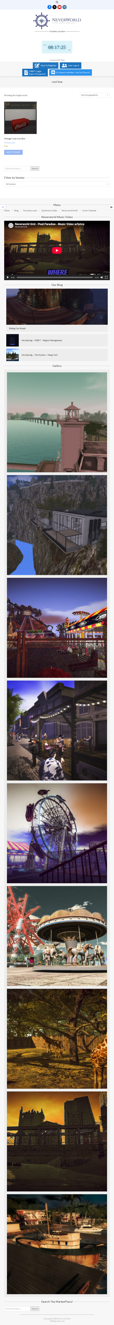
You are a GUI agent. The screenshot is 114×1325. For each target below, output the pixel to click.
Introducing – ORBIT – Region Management (42, 340)
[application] (57, 250)
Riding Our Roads (17, 328)
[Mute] (101, 277)
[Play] (7, 277)
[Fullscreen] (106, 277)
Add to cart (13, 152)
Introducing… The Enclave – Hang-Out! (40, 355)
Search (35, 168)
